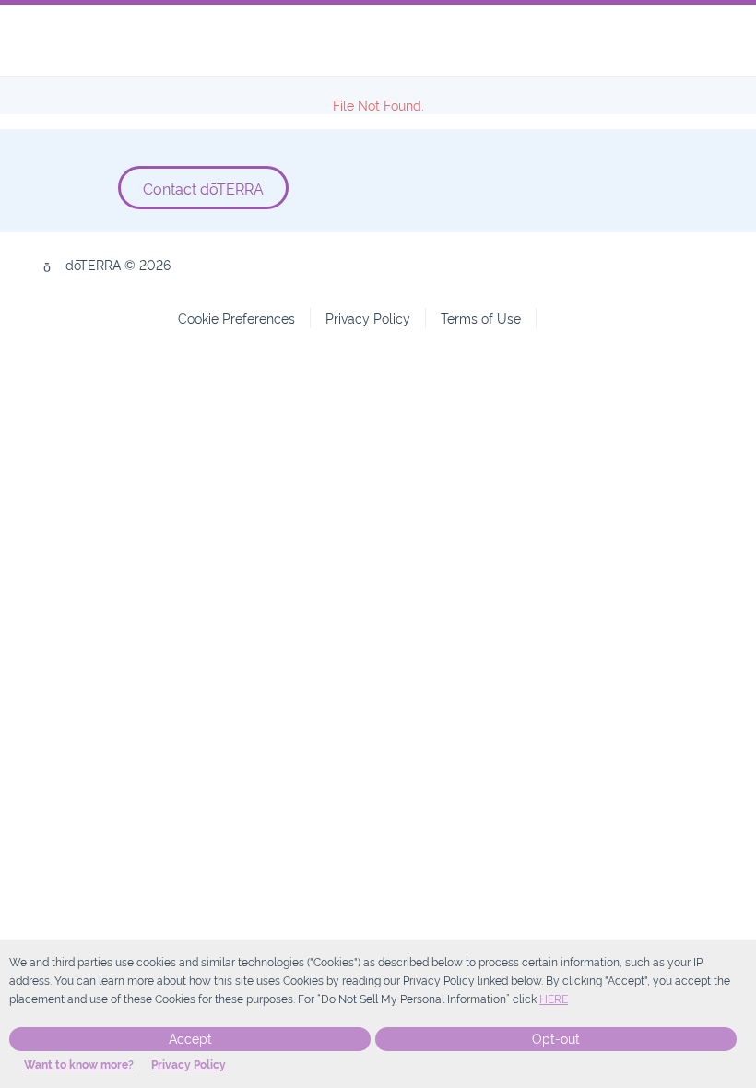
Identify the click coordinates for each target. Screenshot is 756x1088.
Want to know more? (79, 1064)
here (553, 999)
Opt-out (556, 1039)
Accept (190, 1039)
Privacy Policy (188, 1064)
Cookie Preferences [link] (236, 317)
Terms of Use (481, 317)
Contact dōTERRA (203, 188)
